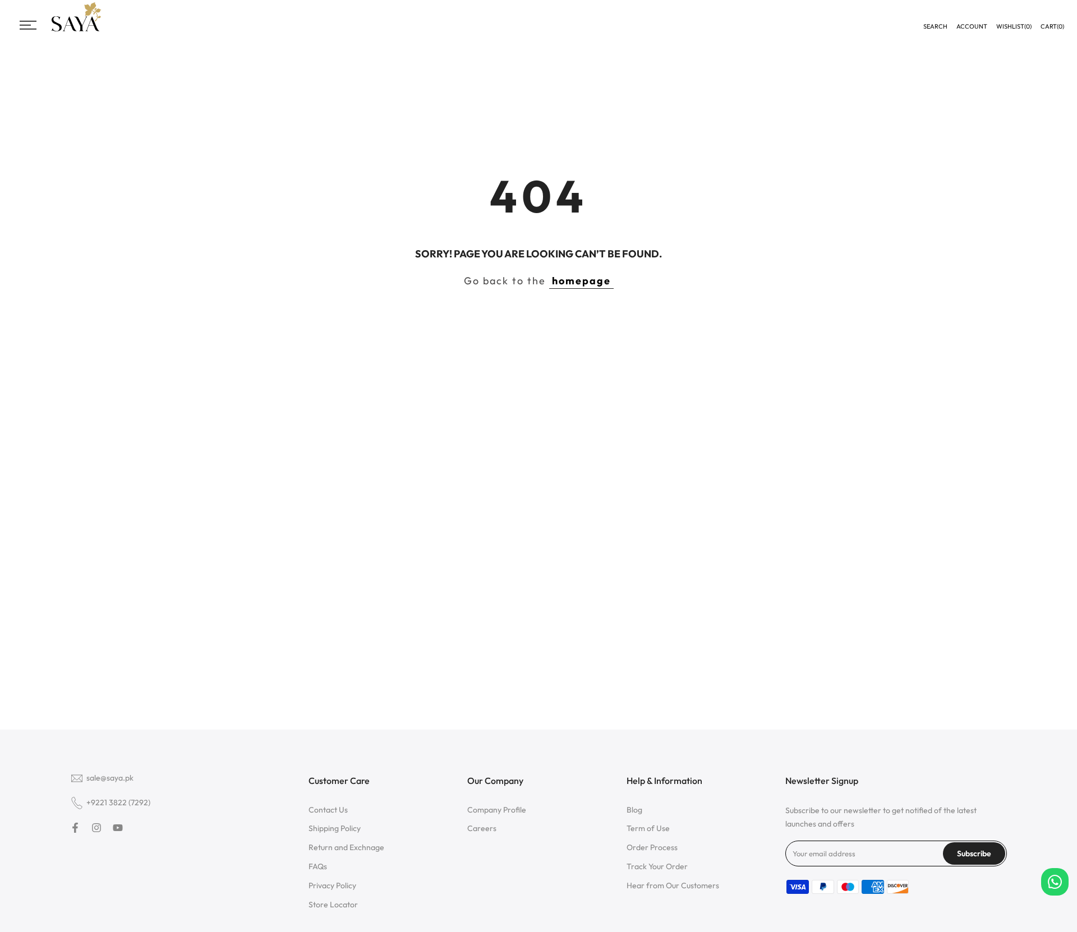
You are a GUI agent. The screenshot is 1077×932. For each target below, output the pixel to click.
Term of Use (648, 828)
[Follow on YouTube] (118, 827)
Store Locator (333, 904)
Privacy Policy (332, 885)
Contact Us (328, 810)
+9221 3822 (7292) (118, 802)
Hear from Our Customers (673, 885)
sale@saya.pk (110, 778)
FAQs (318, 866)
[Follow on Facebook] (75, 827)
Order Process (652, 847)
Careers (481, 828)
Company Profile (496, 810)
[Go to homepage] (76, 30)
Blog (634, 810)
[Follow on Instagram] (96, 827)
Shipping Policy (335, 828)
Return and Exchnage (346, 847)
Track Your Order (657, 866)
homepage (581, 280)
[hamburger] (28, 25)
